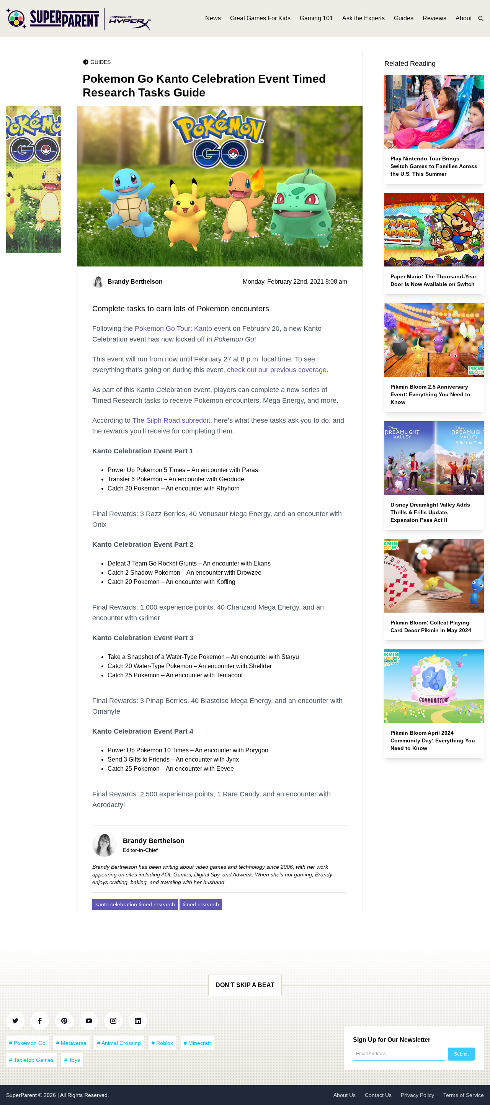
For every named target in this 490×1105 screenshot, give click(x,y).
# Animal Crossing (119, 1043)
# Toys (72, 1060)
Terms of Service (463, 1095)
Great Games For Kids (260, 18)
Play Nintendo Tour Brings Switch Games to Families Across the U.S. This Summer (433, 166)
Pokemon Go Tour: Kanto (173, 328)
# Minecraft (197, 1043)
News (213, 18)
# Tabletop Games (31, 1060)
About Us (344, 1095)
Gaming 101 (316, 18)
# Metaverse (71, 1043)
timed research (201, 904)
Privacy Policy (417, 1095)
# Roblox (162, 1043)
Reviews (434, 18)
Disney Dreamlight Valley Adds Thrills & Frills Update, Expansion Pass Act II (430, 512)
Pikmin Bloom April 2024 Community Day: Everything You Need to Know (432, 740)
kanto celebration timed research (135, 904)
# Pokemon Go (27, 1043)
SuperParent (22, 1095)
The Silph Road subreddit (171, 420)
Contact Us (378, 1095)
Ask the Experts (363, 18)
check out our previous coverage (277, 370)
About (464, 18)
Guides (403, 18)
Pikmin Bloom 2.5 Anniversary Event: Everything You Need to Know (430, 394)
